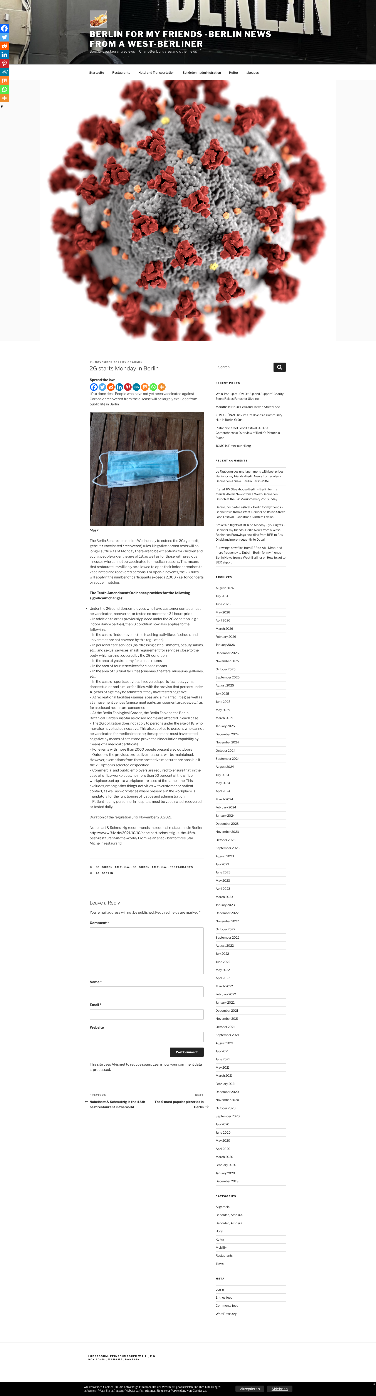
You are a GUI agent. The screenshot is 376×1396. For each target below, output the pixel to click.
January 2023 (225, 905)
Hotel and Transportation (156, 72)
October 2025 (225, 669)
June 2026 (223, 604)
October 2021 (225, 1027)
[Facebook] (94, 387)
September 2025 (228, 677)
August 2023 (225, 856)
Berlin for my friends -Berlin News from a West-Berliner (181, 39)
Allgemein (223, 1207)
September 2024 (228, 758)
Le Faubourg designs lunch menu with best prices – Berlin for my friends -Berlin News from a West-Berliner (251, 476)
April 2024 (223, 791)
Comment (99, 923)
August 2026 (225, 588)
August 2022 (225, 945)
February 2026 (226, 636)
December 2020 (227, 1092)
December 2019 (227, 1181)
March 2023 (224, 897)
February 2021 (226, 1084)
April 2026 (223, 620)
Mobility (221, 1247)
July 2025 (222, 693)
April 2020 (223, 1149)
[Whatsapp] (153, 387)
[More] (162, 387)
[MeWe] (136, 387)
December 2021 (227, 1010)
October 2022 (225, 929)
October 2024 (225, 750)
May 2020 (223, 1140)
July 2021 (222, 1051)
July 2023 (222, 864)
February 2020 (226, 1165)
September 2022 (227, 937)
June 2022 (223, 962)
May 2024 (223, 783)
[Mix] (145, 387)
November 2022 (227, 921)
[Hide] (1, 106)
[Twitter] (102, 387)
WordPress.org (226, 1314)
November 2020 (227, 1100)
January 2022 (225, 1002)
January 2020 (225, 1173)
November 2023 (227, 831)
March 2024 (224, 799)
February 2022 (226, 994)
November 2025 (227, 661)
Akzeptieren (250, 1388)
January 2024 (225, 815)
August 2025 (225, 685)
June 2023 (223, 872)
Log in (220, 1289)
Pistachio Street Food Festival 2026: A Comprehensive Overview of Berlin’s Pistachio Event (248, 433)
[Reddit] (111, 387)
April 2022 (223, 978)
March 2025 (224, 718)
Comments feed (227, 1305)
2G (98, 873)
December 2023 (227, 823)
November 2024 (227, 742)
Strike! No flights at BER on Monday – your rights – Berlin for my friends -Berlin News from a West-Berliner (250, 529)
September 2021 (227, 1035)
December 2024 (227, 734)
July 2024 (222, 775)
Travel (220, 1264)
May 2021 (223, 1067)
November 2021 (227, 1018)
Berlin (108, 873)
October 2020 (226, 1108)
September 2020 (228, 1116)
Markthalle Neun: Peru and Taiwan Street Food (248, 407)
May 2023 (223, 880)
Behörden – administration (202, 72)
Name (96, 982)
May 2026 (223, 612)
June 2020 (223, 1132)
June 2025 (223, 701)
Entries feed (224, 1297)
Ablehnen (280, 1388)
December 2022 (227, 913)
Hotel (219, 1231)
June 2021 (223, 1059)
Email (95, 1005)
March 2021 (224, 1075)
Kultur (233, 72)
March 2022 (224, 986)
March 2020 (224, 1157)
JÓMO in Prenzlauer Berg (233, 446)
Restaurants (121, 72)
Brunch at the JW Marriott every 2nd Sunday (246, 499)
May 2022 (223, 970)
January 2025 (225, 726)
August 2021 (224, 1043)
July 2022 (222, 953)
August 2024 (225, 766)
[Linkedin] (119, 387)
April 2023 (223, 888)
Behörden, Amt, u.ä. (113, 867)
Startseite (96, 72)
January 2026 (225, 644)
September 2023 (228, 848)
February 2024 (226, 807)
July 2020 (222, 1124)
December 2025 (227, 653)
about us (253, 72)
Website (97, 1027)
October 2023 (225, 840)
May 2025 (223, 710)
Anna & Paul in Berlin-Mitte (250, 481)
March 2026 (224, 628)
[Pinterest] (128, 387)
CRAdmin (135, 362)
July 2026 (222, 596)
